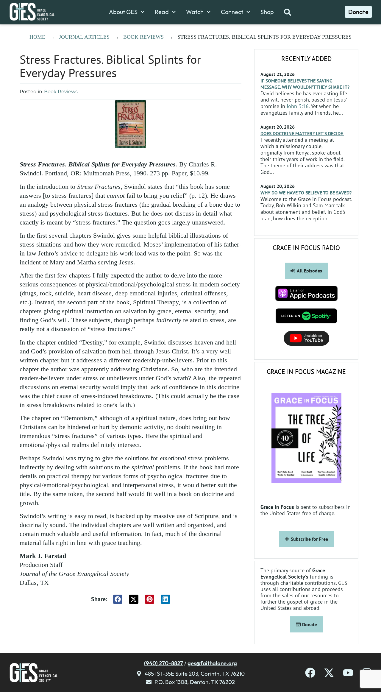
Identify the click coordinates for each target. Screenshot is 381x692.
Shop (267, 12)
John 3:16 (298, 106)
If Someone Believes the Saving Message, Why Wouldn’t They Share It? (305, 84)
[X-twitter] (329, 673)
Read (162, 12)
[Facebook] (310, 673)
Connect (232, 12)
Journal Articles (84, 37)
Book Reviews (143, 37)
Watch (195, 12)
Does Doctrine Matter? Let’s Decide (302, 133)
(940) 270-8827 (163, 663)
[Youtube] (348, 673)
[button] (118, 599)
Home (37, 37)
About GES (123, 12)
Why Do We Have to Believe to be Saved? (306, 193)
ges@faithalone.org (212, 663)
